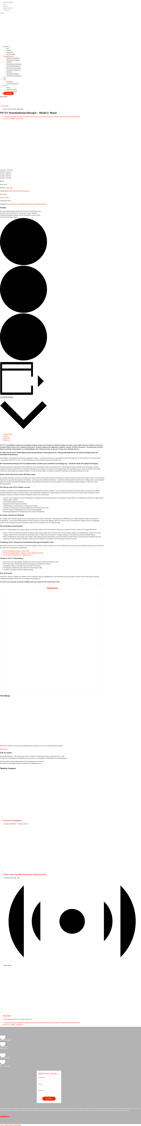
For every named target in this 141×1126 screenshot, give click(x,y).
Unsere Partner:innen (13, 83)
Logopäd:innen (22, 204)
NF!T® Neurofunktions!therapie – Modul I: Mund (16, 551)
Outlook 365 (6, 438)
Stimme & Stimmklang (13, 58)
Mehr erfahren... (52, 687)
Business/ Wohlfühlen (13, 74)
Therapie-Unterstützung (13, 70)
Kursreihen (8, 93)
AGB (4, 4)
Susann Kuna (9, 187)
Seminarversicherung (8, 7)
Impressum (5, 6)
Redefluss (9, 72)
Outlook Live (6, 440)
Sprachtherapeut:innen (40, 204)
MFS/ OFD (13, 191)
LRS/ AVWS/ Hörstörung (14, 66)
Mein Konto (7, 9)
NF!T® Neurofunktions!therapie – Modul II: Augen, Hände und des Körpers (23, 553)
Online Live (10, 52)
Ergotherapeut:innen (12, 204)
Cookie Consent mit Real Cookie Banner (10, 1125)
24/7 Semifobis (11, 54)
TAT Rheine (5, 197)
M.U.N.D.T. (7, 1016)
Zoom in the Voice (12, 91)
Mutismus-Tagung (12, 89)
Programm (6, 46)
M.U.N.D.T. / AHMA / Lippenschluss (13, 118)
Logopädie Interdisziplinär (14, 75)
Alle (8, 48)
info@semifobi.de (5, 1040)
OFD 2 (8, 87)
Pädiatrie (9, 62)
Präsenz (9, 50)
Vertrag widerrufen (5, 1116)
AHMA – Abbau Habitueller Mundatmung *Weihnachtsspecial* (24, 874)
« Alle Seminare (4, 105)
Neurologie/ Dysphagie (13, 60)
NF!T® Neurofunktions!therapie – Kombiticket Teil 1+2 (17, 554)
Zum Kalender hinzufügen (7, 397)
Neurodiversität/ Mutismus (14, 64)
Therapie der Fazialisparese (12, 820)
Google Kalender (7, 434)
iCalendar (5, 436)
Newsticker (10, 81)
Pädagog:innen (30, 204)
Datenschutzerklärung (8, 2)
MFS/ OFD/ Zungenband (14, 68)
